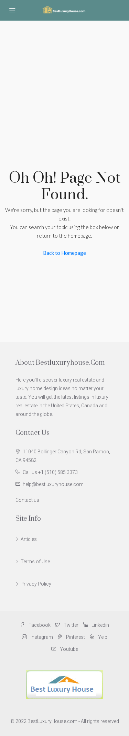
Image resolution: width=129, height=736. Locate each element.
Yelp (102, 637)
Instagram (41, 637)
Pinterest (75, 637)
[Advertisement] (64, 88)
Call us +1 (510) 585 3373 (50, 472)
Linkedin (99, 625)
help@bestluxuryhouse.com (53, 484)
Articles (29, 539)
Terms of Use (35, 561)
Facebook (39, 625)
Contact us (27, 500)
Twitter (70, 625)
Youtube (68, 649)
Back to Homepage (64, 253)
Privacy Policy (36, 584)
